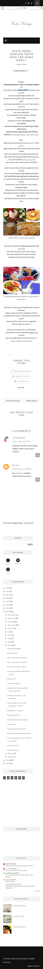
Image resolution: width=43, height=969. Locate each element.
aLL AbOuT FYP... (19, 916)
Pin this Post (23, 381)
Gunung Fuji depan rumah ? (16, 667)
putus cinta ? (11, 679)
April (9, 642)
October (11, 622)
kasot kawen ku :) (13, 745)
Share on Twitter (23, 376)
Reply (37, 455)
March (10, 645)
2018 (7, 591)
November (11, 618)
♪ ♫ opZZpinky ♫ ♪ (12, 868)
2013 (7, 608)
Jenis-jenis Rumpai (19, 906)
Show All (37, 891)
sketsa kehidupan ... (14, 683)
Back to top (33, 966)
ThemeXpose (23, 959)
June (9, 635)
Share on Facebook (22, 371)
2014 (7, 605)
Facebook (8, 563)
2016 (7, 598)
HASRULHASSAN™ (13, 873)
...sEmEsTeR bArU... (19, 927)
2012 (7, 612)
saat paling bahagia (14, 648)
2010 (7, 763)
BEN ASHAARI (11, 864)
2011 (7, 760)
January (10, 757)
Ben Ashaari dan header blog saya (19, 733)
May (9, 638)
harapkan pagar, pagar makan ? (18, 720)
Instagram (18, 563)
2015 (7, 601)
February (11, 753)
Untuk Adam (11, 724)
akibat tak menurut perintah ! (17, 658)
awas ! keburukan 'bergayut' (17, 662)
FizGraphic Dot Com (13, 884)
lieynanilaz (18, 438)
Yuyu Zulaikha (11, 880)
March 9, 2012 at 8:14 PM (21, 441)
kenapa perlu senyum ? (15, 710)
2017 (7, 595)
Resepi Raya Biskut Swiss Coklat (16, 870)
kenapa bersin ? (12, 653)
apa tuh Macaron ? (13, 715)
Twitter (8, 573)
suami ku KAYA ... (13, 750)
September (12, 625)
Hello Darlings (10, 881)
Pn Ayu (16, 465)
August (10, 628)
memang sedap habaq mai (16, 729)
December (11, 615)
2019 (7, 588)
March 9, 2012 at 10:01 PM (21, 469)
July (9, 632)
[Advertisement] (18, 797)
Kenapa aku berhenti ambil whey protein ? (20, 866)
